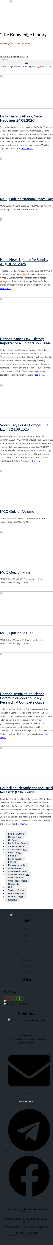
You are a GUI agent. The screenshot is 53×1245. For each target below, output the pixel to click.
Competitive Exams (17, 849)
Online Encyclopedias (18, 875)
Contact (26, 947)
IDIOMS (12, 862)
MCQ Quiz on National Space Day (26, 199)
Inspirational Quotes (18, 843)
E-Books (12, 856)
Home (26, 928)
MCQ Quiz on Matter (16, 633)
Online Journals (15, 878)
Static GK (12, 900)
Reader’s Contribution (26, 954)
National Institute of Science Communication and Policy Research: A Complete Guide (22, 698)
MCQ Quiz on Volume (17, 511)
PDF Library (26, 960)
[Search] (27, 59)
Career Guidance (16, 846)
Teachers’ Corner (16, 890)
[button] (26, 62)
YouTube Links (26, 972)
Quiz (10, 887)
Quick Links (13, 884)
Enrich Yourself (15, 859)
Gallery (26, 941)
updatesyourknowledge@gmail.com (28, 1235)
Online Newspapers (17, 881)
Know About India (16, 865)
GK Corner (13, 840)
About (26, 935)
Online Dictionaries (17, 871)
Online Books (14, 868)
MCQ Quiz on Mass (15, 572)
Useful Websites (16, 893)
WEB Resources (15, 896)
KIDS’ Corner (14, 853)
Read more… (27, 149)
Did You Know (15, 837)
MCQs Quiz (26, 966)
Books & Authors (16, 834)
